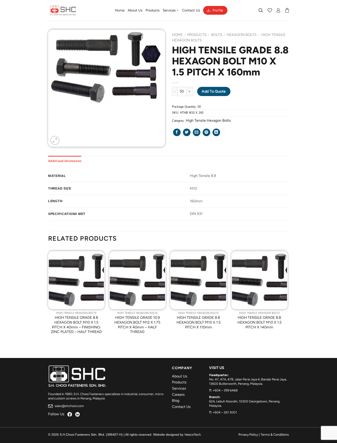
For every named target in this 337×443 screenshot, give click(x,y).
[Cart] (287, 10)
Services (169, 10)
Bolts (216, 35)
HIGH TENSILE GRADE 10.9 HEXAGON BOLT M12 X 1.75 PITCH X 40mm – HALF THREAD (137, 324)
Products (153, 10)
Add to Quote (214, 91)
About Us (135, 10)
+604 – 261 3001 (225, 412)
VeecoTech (192, 435)
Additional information (64, 161)
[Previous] (48, 296)
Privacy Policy (248, 435)
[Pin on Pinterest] (206, 132)
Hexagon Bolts (242, 35)
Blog (175, 400)
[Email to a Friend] (196, 132)
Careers (178, 394)
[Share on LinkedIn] (216, 132)
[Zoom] (54, 140)
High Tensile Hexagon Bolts (208, 120)
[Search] (260, 10)
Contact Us (191, 10)
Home (119, 10)
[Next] (287, 296)
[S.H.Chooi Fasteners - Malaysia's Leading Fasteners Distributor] (63, 10)
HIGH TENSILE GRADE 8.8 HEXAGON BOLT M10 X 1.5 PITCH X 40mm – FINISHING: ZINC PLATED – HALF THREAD (76, 324)
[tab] (64, 161)
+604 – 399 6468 (225, 390)
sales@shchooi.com (69, 406)
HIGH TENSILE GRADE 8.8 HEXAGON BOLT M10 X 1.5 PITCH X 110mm (199, 322)
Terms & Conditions (275, 435)
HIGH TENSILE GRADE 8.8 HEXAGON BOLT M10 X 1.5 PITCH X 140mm (260, 322)
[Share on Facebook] (177, 132)
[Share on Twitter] (187, 132)
